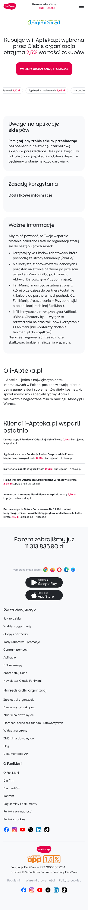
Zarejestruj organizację (18, 700)
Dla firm (8, 780)
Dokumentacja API (15, 754)
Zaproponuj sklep (15, 673)
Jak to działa (12, 618)
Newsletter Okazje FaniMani (22, 681)
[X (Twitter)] (31, 830)
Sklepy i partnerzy (15, 634)
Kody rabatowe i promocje (21, 642)
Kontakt (8, 796)
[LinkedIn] (39, 830)
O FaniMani (11, 773)
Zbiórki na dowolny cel (18, 715)
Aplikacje (9, 657)
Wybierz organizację (17, 626)
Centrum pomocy (15, 649)
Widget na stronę (15, 730)
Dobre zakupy (12, 665)
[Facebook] (6, 830)
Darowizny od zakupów (19, 707)
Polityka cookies (14, 819)
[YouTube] (23, 830)
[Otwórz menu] (81, 6)
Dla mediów (11, 788)
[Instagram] (15, 830)
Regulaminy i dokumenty (20, 804)
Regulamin (14, 880)
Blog (6, 746)
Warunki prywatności (40, 880)
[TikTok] (47, 830)
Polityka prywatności (17, 811)
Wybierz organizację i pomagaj (44, 69)
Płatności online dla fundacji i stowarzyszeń (33, 723)
